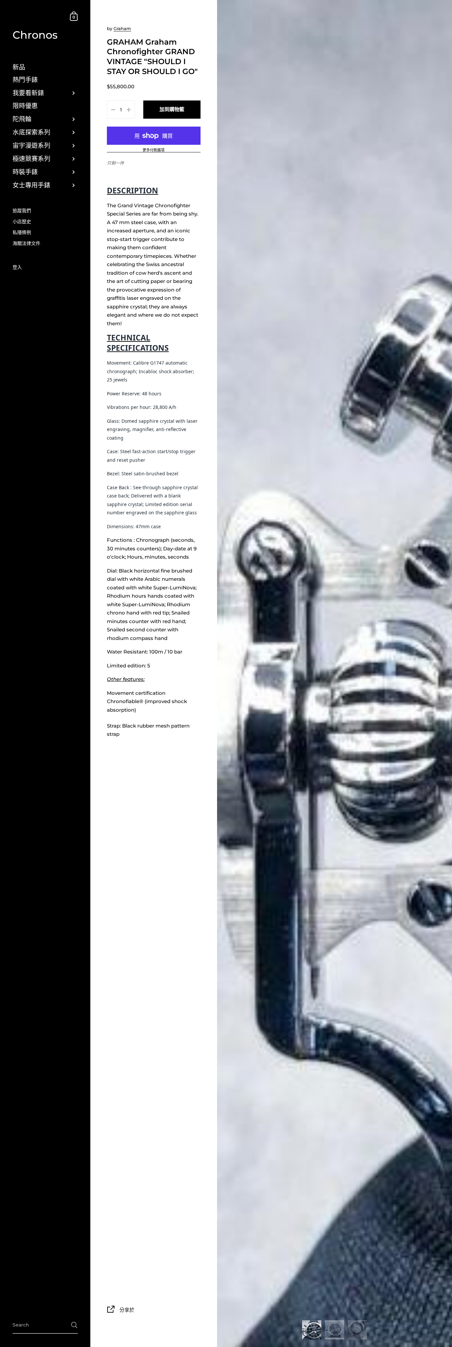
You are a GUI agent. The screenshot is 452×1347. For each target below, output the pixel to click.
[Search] (74, 1325)
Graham (122, 28)
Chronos (35, 35)
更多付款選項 (153, 150)
